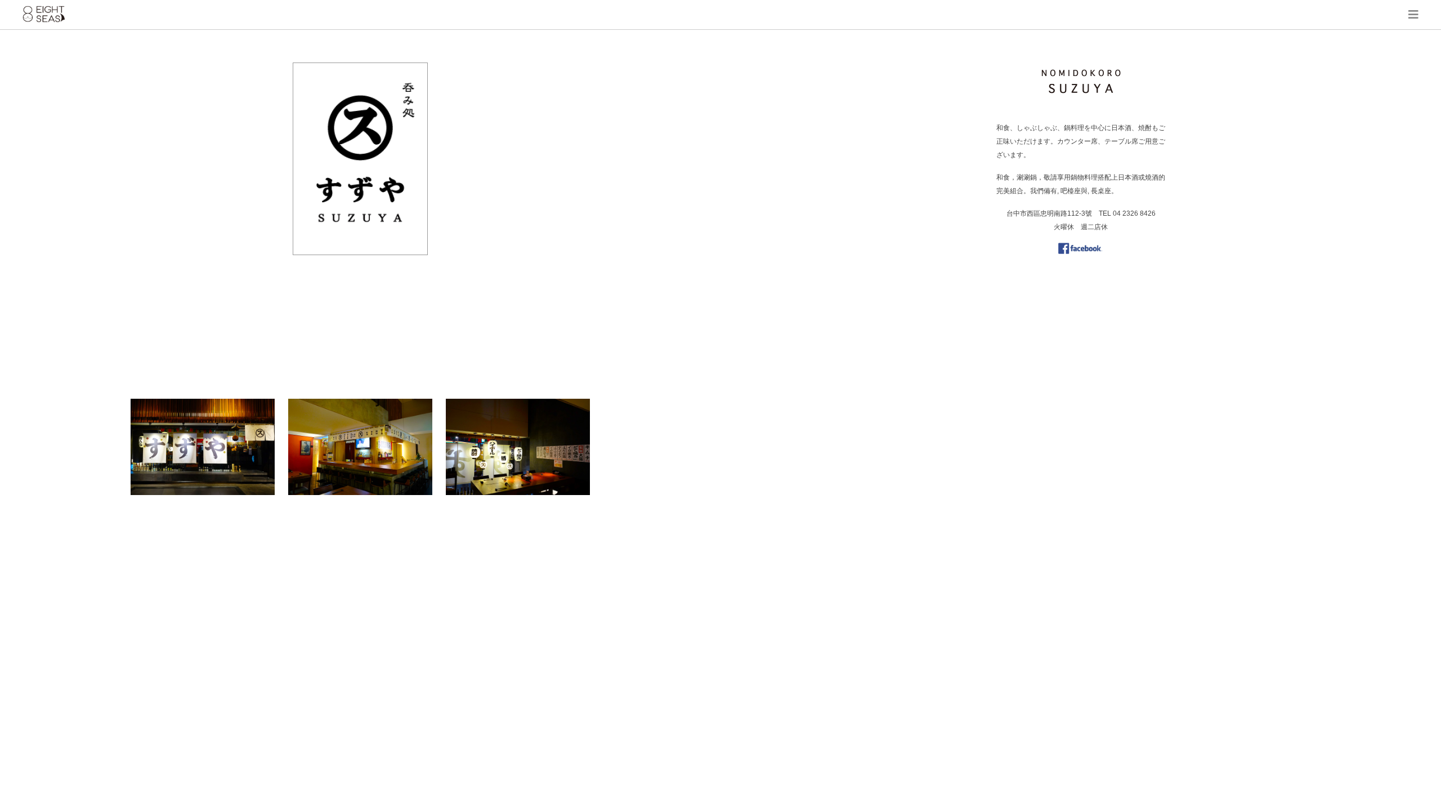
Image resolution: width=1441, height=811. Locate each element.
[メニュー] (1413, 14)
